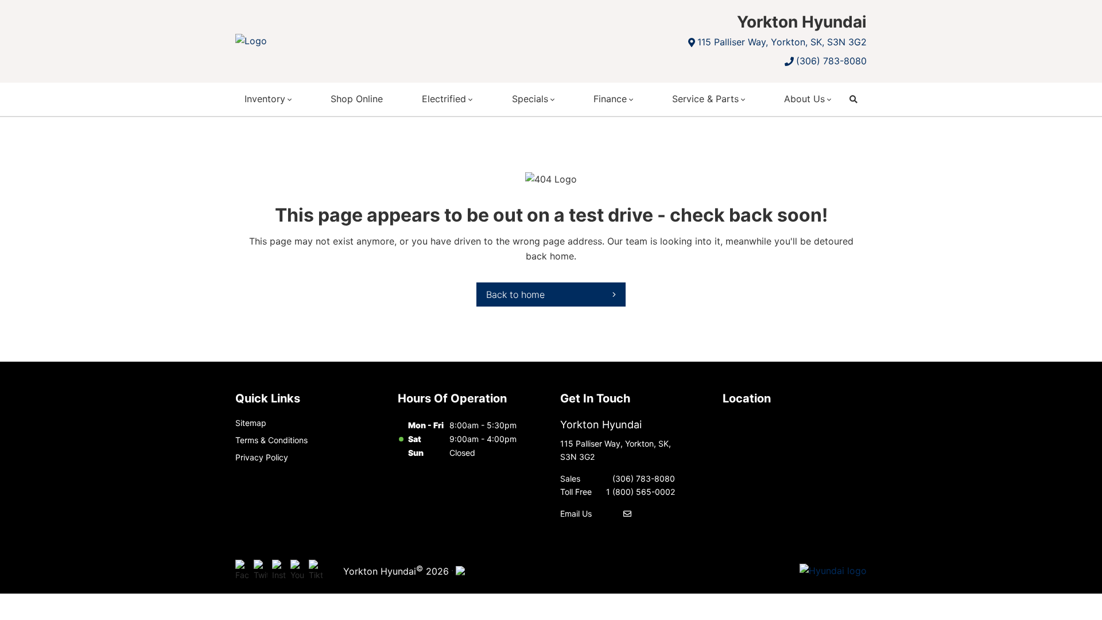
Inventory (265, 98)
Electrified (444, 98)
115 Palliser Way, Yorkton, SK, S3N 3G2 (782, 42)
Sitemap (250, 423)
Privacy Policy (261, 457)
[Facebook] (242, 571)
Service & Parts (705, 98)
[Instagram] (279, 571)
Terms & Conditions (271, 440)
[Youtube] (297, 571)
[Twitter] (260, 571)
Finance (610, 98)
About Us (804, 98)
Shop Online (357, 98)
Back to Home (515, 294)
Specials (530, 98)
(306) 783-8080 (831, 61)
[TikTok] (316, 571)
